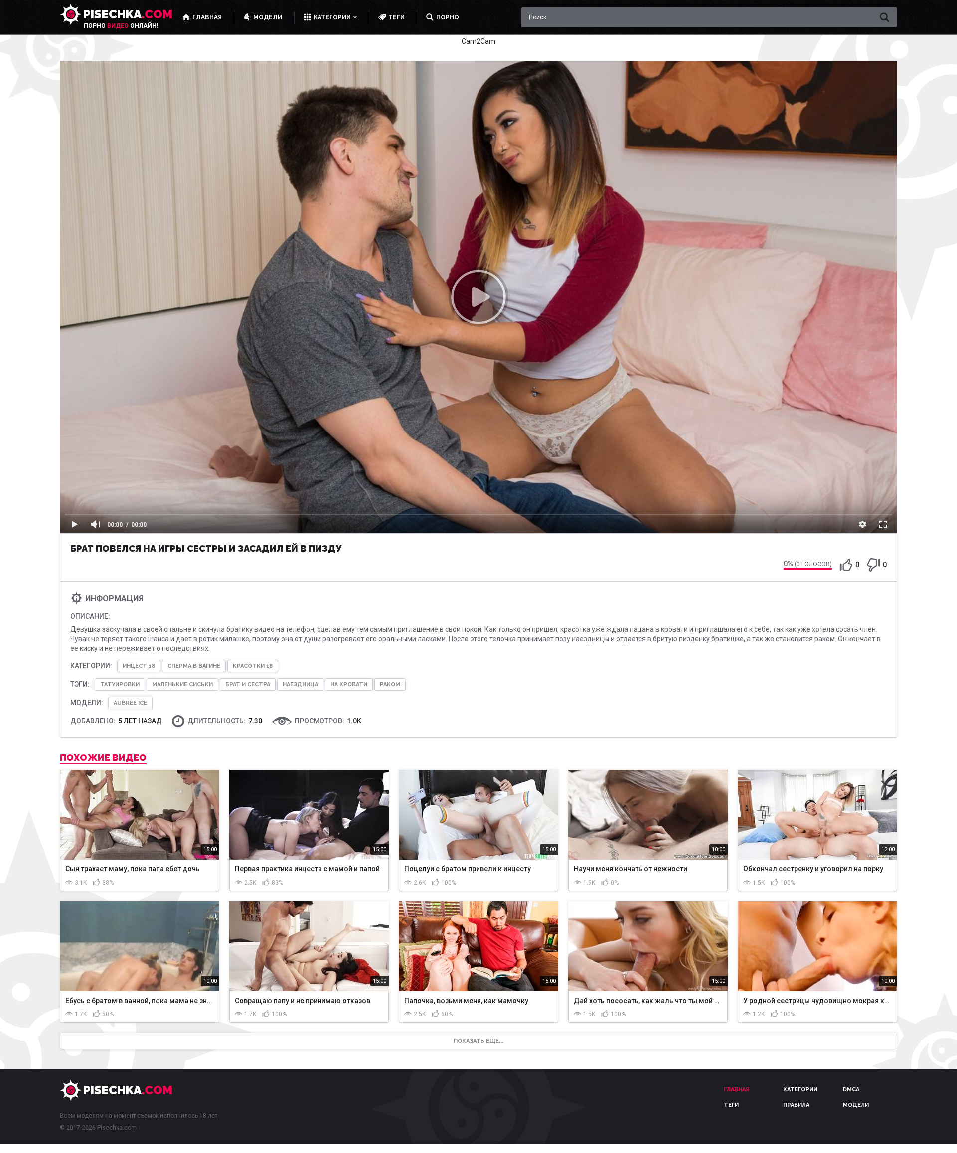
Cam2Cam (478, 41)
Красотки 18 (253, 666)
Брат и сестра (247, 684)
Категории (800, 1089)
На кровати (348, 684)
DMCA (851, 1089)
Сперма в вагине (193, 666)
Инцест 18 (139, 666)
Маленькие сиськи (182, 684)
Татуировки (120, 684)
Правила (796, 1105)
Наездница (300, 684)
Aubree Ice (130, 703)
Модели (856, 1105)
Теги (731, 1105)
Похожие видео (103, 758)
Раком (390, 684)
